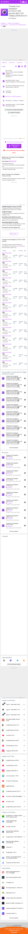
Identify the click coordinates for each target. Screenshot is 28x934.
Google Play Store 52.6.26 (12, 730)
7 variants (9, 487)
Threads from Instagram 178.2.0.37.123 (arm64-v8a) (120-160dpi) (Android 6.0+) (14, 441)
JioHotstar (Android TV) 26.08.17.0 (14, 908)
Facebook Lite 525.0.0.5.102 (13, 862)
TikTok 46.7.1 (9, 847)
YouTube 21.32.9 (10, 801)
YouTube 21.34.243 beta (12, 781)
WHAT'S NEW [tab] (11, 62)
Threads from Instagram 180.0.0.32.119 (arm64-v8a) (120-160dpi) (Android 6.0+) (14, 434)
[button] (16, 66)
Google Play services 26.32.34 (13, 806)
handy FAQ (19, 246)
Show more (13, 234)
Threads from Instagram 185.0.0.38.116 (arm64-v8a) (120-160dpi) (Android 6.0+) (14, 413)
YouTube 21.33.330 (10, 826)
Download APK (15, 146)
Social (4, 66)
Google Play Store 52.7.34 (12, 725)
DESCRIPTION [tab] (19, 62)
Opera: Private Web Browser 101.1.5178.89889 (13, 872)
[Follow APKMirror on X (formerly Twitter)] (4, 661)
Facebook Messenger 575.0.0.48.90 (11, 821)
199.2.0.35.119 (12, 161)
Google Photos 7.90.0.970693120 (14, 837)
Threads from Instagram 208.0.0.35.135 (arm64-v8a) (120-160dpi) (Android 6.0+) (14, 392)
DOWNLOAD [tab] (4, 62)
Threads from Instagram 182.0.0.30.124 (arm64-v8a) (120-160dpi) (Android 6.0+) (14, 420)
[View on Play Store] (19, 66)
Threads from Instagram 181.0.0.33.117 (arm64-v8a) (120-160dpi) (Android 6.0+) (14, 427)
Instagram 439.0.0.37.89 (12, 751)
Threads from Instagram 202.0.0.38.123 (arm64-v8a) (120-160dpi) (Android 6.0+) (14, 399)
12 (18, 100)
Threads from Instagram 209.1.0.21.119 (12, 500)
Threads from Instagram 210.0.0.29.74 (12, 493)
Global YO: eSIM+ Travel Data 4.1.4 (14, 903)
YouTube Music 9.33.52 (11, 745)
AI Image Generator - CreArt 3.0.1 (14, 887)
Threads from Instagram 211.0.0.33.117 (12, 485)
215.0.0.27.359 (4, 24)
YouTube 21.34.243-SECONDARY (14, 796)
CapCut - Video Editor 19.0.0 (13, 714)
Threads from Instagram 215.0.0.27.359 (12, 463)
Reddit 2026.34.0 (10, 786)
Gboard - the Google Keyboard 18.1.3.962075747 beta (13, 857)
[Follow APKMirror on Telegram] (17, 661)
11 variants (10, 458)
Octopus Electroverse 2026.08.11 (14, 898)
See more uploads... (14, 447)
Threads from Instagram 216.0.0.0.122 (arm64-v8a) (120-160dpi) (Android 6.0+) (14, 378)
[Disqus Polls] (14, 557)
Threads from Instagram (13, 23)
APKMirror (6, 2)
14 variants (10, 466)
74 (11, 73)
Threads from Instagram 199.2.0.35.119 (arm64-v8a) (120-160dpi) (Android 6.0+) (14, 406)
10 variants (10, 518)
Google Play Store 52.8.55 (12, 740)
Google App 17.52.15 (11, 852)
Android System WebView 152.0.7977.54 (12, 831)
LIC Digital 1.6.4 (10, 882)
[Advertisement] (14, 45)
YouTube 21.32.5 (10, 735)
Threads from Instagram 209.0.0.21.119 (12, 508)
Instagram (13, 18)
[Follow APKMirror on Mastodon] (11, 661)
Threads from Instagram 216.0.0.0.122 (12, 456)
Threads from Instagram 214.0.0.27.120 (12, 471)
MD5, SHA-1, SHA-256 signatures (13, 96)
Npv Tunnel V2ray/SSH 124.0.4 (13, 877)
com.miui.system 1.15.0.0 (12, 776)
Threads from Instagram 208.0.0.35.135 (12, 516)
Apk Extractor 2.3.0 (10, 893)
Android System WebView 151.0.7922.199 (12, 842)
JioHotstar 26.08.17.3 (11, 913)
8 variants (9, 473)
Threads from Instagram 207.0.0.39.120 (12, 524)
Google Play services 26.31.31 (13, 791)
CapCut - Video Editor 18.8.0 (13, 704)
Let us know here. (17, 925)
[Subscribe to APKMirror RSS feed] (24, 661)
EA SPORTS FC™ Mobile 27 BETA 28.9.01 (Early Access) (14, 816)
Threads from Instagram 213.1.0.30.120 (12, 479)
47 (12, 100)
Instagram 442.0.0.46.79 (12, 770)
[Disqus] (14, 596)
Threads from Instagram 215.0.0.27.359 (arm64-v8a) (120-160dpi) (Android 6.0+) (14, 385)
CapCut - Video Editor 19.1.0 (13, 709)
